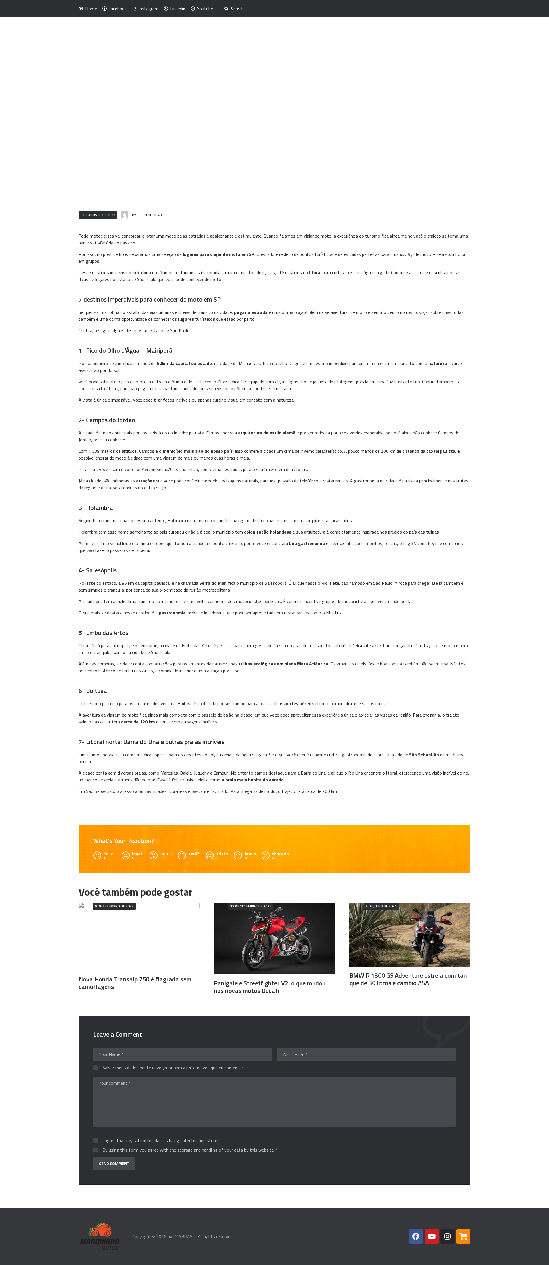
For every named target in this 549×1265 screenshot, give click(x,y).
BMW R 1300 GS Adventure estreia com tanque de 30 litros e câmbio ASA (409, 979)
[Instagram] (447, 1236)
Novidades (157, 215)
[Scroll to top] (536, 1257)
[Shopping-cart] (463, 1236)
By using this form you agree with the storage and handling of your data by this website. (190, 1150)
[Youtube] (432, 1236)
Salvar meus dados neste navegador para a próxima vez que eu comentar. (173, 1067)
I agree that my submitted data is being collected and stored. (161, 1140)
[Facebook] (416, 1236)
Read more (139, 936)
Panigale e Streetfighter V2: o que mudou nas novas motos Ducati (269, 986)
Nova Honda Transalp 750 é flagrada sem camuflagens (135, 982)
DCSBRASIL (184, 1236)
